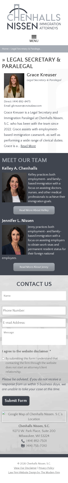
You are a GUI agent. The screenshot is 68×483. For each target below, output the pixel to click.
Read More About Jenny (34, 267)
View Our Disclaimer (25, 468)
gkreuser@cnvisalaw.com (26, 105)
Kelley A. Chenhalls (19, 168)
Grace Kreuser (42, 75)
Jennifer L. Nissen (18, 220)
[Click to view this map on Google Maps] (34, 419)
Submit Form (16, 401)
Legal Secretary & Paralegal (44, 80)
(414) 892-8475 (22, 101)
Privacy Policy (46, 468)
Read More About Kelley (34, 210)
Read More (28, 146)
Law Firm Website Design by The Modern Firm (34, 472)
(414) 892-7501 (36, 441)
